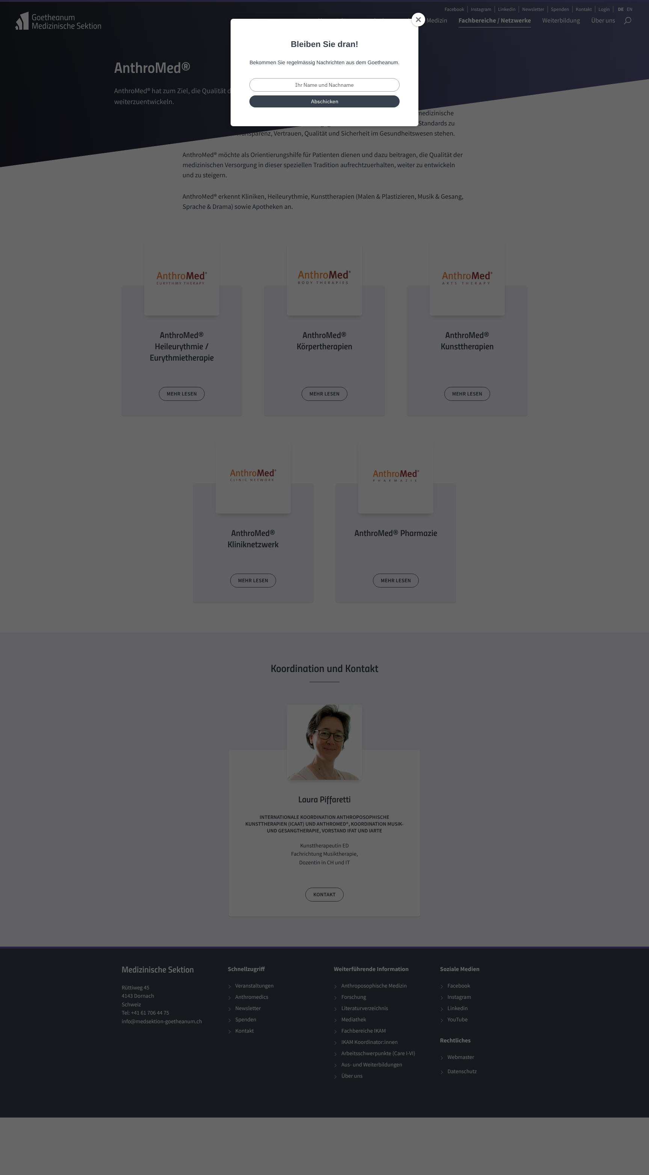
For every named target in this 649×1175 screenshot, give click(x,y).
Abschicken (324, 101)
